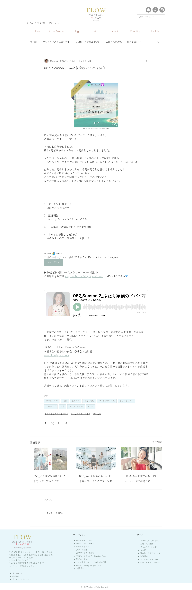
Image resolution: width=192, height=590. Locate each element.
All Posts (33, 41)
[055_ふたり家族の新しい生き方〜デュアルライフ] (50, 458)
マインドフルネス (107, 401)
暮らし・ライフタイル (80, 414)
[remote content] (96, 304)
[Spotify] (148, 10)
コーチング (51, 406)
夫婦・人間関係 (114, 41)
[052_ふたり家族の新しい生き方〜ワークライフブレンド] (96, 458)
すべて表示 (157, 442)
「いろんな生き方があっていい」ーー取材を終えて (141, 478)
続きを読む (132, 41)
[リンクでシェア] (66, 423)
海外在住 (76, 401)
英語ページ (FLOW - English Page (92, 556)
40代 (64, 401)
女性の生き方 (52, 401)
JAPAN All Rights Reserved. (98, 587)
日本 (62, 406)
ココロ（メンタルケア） (87, 41)
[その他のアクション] (146, 61)
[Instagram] (162, 10)
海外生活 (97, 414)
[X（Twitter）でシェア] (52, 423)
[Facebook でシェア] (45, 423)
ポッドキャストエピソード (56, 41)
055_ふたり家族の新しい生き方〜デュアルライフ (49, 478)
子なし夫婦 (89, 401)
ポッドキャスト (126, 401)
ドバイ (91, 406)
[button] (158, 42)
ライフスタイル (76, 406)
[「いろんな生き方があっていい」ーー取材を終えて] (141, 458)
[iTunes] (155, 10)
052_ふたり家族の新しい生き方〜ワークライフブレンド (95, 478)
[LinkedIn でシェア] (59, 423)
